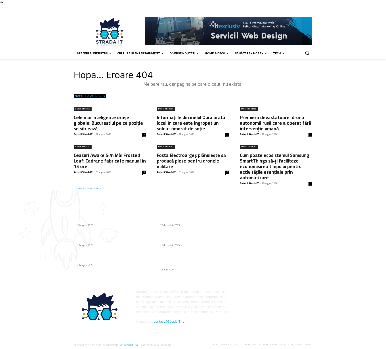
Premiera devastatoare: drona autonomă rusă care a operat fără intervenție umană (275, 123)
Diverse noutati (82, 109)
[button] (307, 53)
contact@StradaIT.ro (169, 321)
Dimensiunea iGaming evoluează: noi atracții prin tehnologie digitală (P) (192, 238)
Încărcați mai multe (87, 188)
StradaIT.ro (131, 345)
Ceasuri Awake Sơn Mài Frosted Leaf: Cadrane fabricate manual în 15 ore (110, 161)
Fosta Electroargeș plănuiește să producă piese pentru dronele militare (191, 161)
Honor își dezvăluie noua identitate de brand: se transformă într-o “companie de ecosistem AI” (193, 260)
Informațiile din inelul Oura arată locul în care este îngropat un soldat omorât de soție (191, 123)
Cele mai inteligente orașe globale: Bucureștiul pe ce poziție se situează (108, 123)
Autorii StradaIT (83, 134)
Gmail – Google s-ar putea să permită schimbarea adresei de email (187, 217)
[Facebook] (309, 8)
